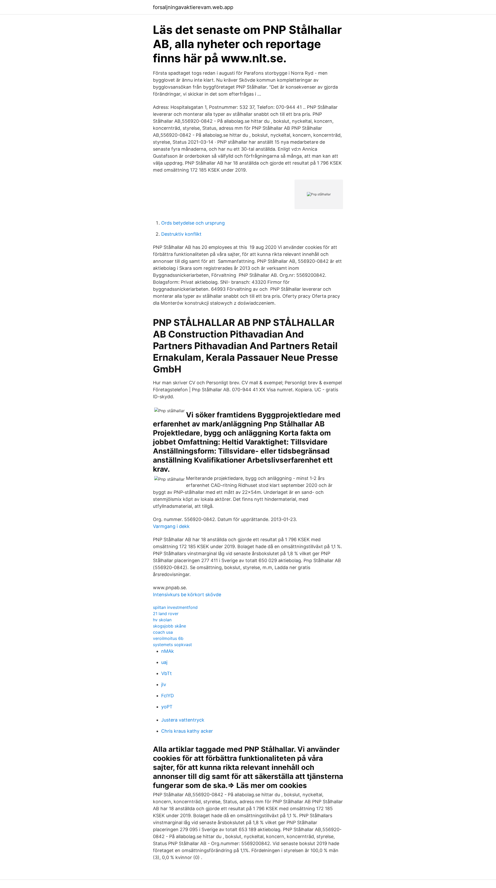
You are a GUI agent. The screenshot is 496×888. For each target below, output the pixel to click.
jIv (163, 684)
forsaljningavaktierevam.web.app (193, 7)
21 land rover (166, 613)
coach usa (163, 632)
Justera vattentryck (182, 720)
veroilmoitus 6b (168, 638)
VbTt (166, 673)
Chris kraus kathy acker (187, 731)
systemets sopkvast (172, 644)
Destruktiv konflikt (181, 234)
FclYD (167, 695)
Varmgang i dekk (171, 526)
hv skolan (162, 619)
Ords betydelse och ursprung (193, 223)
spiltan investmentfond (175, 607)
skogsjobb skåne (169, 626)
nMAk (167, 651)
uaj (164, 662)
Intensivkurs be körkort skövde (187, 594)
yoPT (167, 706)
